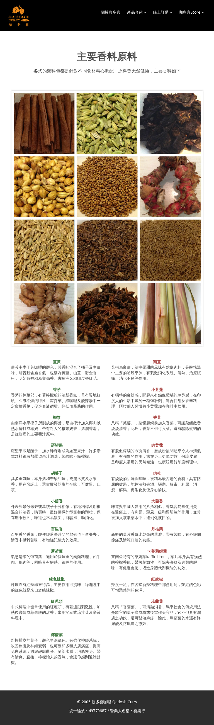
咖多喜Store (190, 12)
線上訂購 (161, 12)
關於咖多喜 (110, 12)
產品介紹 (135, 12)
